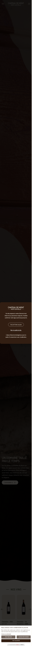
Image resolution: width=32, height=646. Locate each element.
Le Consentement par (16, 644)
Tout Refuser (8, 637)
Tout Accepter (16, 640)
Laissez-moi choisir (24, 637)
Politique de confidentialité (6, 633)
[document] (16, 323)
